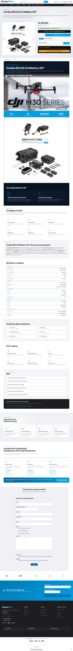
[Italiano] (69, 1)
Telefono (18, 521)
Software (24, 4)
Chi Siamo (37, 4)
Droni (6, 4)
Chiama (67, 43)
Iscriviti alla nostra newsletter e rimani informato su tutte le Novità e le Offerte (33, 560)
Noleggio (29, 4)
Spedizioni (42, 611)
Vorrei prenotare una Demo (23, 533)
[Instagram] (11, 623)
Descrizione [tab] (7, 59)
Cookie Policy (59, 615)
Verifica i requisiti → (30, 474)
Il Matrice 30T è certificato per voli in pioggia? (15, 384)
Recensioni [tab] (14, 59)
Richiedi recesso (36, 646)
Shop (2, 4)
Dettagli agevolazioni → (61, 480)
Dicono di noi (26, 611)
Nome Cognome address (49, 589)
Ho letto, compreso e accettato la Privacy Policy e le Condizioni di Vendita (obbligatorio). (35, 556)
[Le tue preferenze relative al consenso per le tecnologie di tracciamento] (71, 649)
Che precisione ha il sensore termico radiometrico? (16, 387)
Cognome (18, 511)
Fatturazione (40, 25)
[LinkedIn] (9, 623)
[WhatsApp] (6, 623)
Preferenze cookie (60, 617)
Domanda (17, 536)
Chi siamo (26, 609)
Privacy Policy (59, 613)
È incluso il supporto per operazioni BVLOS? (15, 391)
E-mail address (19, 516)
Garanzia (58, 611)
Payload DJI (11, 4)
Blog (33, 4)
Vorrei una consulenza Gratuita (24, 528)
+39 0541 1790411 (7, 618)
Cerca (46, 1)
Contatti (41, 4)
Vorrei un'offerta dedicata (23, 530)
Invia (34, 564)
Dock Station (17, 4)
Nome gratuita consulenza (20, 507)
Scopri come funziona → (9, 474)
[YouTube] (14, 623)
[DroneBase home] (7, 607)
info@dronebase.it (7, 620)
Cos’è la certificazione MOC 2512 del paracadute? (16, 377)
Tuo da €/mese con (54, 31)
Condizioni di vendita (61, 609)
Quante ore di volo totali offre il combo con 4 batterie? (17, 381)
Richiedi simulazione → (53, 474)
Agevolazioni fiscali (44, 615)
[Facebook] (3, 623)
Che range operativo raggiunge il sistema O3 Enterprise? (17, 394)
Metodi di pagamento (44, 609)
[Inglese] (71, 1)
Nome (17, 502)
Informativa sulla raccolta (36, 649)
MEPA (25, 615)
